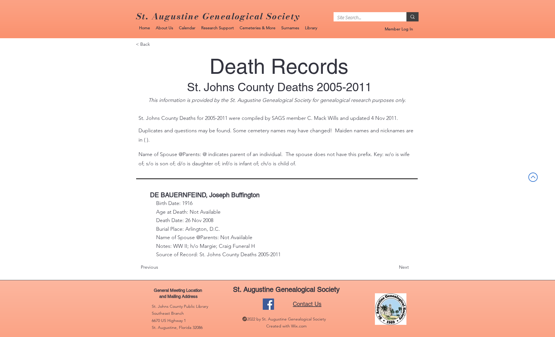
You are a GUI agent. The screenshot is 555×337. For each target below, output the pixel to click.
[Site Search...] (412, 16)
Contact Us (307, 304)
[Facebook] (268, 304)
